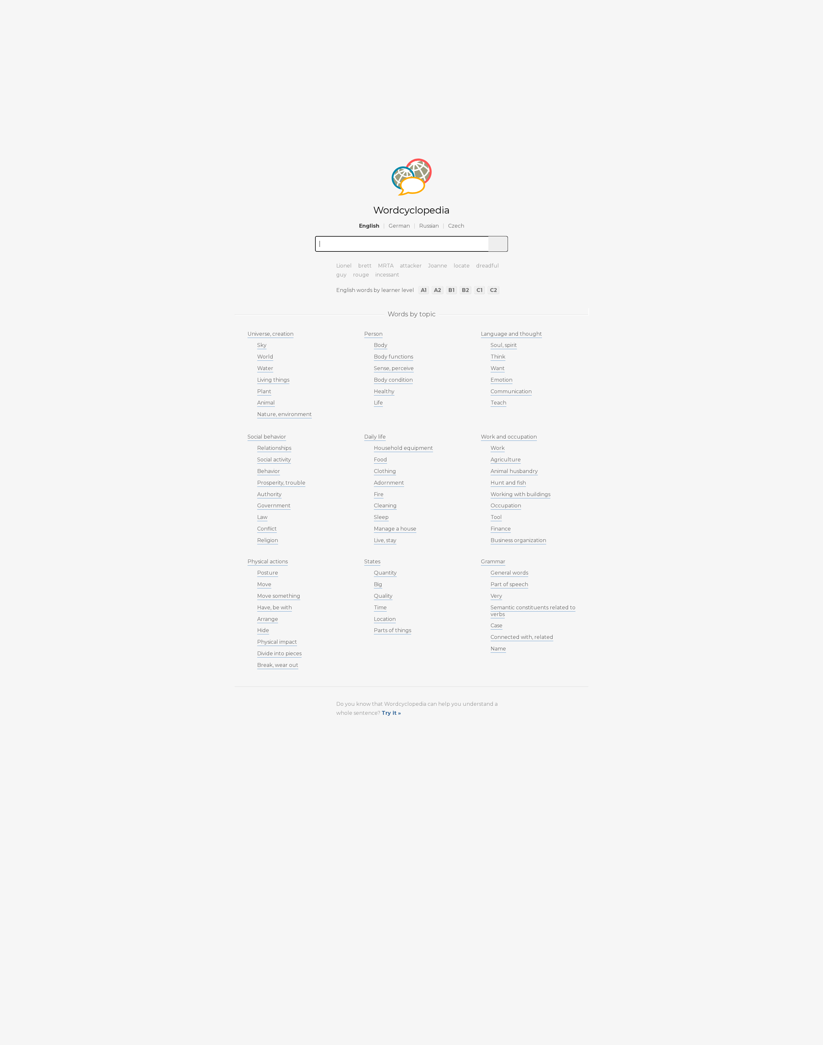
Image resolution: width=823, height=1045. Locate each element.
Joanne (437, 266)
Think (498, 357)
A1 (424, 290)
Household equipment (403, 448)
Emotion (501, 380)
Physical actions (268, 562)
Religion (267, 540)
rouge (361, 275)
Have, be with (274, 607)
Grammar (493, 562)
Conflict (267, 529)
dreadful (487, 266)
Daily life (375, 437)
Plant (264, 391)
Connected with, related (522, 637)
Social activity (274, 460)
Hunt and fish (508, 483)
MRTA (385, 266)
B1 (451, 290)
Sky (262, 345)
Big (378, 584)
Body (380, 345)
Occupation (506, 506)
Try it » (391, 713)
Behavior (268, 471)
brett (365, 266)
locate (462, 266)
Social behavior (267, 437)
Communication (511, 391)
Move (264, 584)
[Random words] (321, 263)
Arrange (267, 619)
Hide (263, 630)
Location (385, 619)
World (265, 357)
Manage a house (395, 529)
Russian (429, 226)
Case (496, 625)
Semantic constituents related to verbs (533, 610)
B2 (465, 290)
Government (274, 506)
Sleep (381, 517)
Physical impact (277, 642)
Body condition (393, 380)
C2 (493, 290)
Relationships (274, 448)
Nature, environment (284, 414)
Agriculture (506, 460)
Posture (267, 573)
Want (498, 368)
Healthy (384, 391)
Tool (496, 517)
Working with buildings (520, 494)
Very (496, 596)
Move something (278, 596)
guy (341, 275)
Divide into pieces (279, 653)
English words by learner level (375, 290)
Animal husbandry (514, 471)
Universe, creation (271, 334)
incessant (387, 275)
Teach (498, 403)
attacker (411, 266)
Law (262, 517)
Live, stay (385, 540)
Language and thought (511, 334)
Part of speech (509, 584)
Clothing (385, 471)
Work (498, 448)
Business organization (518, 540)
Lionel (344, 266)
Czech (456, 226)
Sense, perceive (394, 368)
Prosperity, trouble (281, 483)
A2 (437, 290)
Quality (383, 596)
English (369, 226)
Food (380, 460)
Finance (501, 529)
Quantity (385, 573)
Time (380, 607)
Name (498, 649)
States (372, 562)
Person (373, 334)
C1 (479, 290)
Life (378, 403)
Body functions (393, 357)
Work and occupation (509, 437)
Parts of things (392, 630)
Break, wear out (277, 665)
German (399, 226)
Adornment (389, 483)
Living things (273, 380)
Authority (269, 494)
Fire (379, 494)
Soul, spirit (504, 345)
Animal (266, 403)
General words (509, 573)
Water (265, 368)
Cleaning (385, 506)
